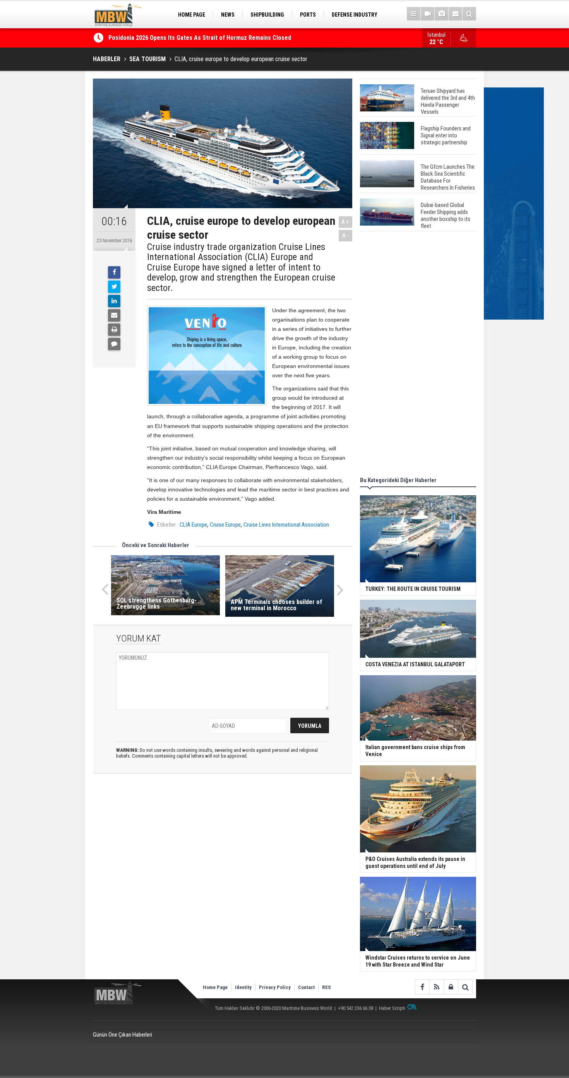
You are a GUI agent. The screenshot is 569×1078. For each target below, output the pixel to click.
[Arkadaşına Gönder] (114, 315)
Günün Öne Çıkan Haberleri (122, 1034)
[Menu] (413, 14)
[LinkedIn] (114, 301)
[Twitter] (114, 287)
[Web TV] (427, 14)
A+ (345, 222)
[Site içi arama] (469, 14)
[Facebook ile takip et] (422, 986)
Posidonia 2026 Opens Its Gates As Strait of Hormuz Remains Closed (200, 37)
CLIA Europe (193, 524)
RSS (326, 987)
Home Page (215, 987)
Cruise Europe (225, 524)
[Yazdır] (114, 329)
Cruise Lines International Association (286, 524)
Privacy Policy (275, 987)
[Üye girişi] (451, 986)
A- (345, 235)
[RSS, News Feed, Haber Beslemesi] (436, 986)
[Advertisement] (418, 355)
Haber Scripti (392, 1008)
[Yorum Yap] (114, 344)
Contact (306, 987)
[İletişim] (455, 14)
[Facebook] (114, 272)
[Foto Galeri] (441, 14)
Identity (243, 987)
